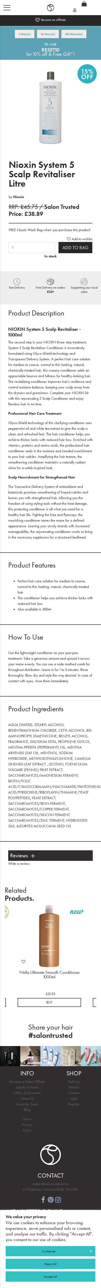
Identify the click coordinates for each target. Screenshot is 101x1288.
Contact (73, 1092)
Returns (74, 1087)
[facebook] (43, 1199)
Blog (27, 1109)
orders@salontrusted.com (50, 1183)
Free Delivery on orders (50, 289)
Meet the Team (27, 1104)
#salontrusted (50, 1035)
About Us (27, 1098)
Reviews (19, 855)
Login (74, 1098)
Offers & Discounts (27, 1092)
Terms (27, 1119)
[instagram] (58, 1199)
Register (74, 1104)
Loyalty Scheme (27, 1087)
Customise (48, 1251)
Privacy (27, 1124)
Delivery (74, 1081)
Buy (49, 1002)
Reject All (51, 1264)
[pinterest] (50, 1199)
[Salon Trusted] (50, 7)
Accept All (50, 1276)
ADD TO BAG (75, 248)
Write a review (18, 863)
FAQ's (27, 1130)
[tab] (50, 855)
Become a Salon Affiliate (27, 1081)
